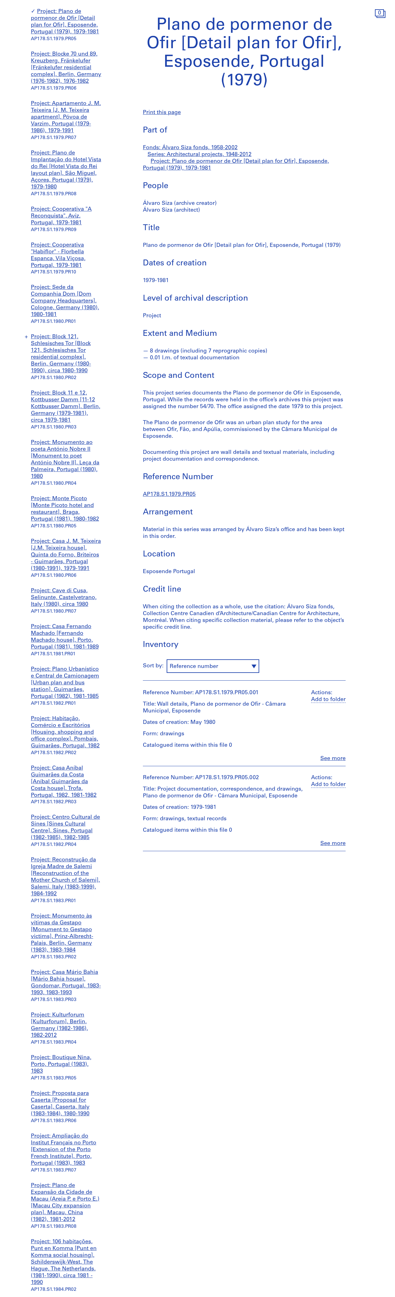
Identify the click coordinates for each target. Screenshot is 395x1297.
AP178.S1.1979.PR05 (169, 494)
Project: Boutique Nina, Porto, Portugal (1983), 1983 (61, 1064)
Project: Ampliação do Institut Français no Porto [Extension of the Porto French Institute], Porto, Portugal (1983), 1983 (63, 1150)
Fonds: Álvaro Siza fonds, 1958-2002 (190, 148)
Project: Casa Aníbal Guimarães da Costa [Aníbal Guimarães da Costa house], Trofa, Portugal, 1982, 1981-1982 (64, 782)
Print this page (162, 113)
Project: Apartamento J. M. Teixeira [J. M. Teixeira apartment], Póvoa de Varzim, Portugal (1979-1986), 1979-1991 (66, 117)
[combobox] (213, 666)
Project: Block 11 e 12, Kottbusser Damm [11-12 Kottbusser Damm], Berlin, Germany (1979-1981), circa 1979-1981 (65, 407)
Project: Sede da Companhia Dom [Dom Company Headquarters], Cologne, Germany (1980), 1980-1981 (65, 301)
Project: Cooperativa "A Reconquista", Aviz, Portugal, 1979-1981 (61, 216)
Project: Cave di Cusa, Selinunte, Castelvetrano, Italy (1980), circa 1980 (64, 597)
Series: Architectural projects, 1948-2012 (200, 155)
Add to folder (328, 700)
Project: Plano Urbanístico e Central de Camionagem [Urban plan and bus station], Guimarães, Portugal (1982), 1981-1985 (65, 683)
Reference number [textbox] (194, 667)
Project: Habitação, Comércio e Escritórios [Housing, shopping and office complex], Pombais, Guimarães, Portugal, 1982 (65, 732)
